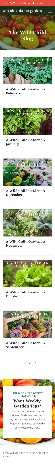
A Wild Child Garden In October (25, 294)
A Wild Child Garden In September (25, 345)
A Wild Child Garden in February (25, 91)
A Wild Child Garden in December (25, 193)
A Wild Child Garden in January (25, 142)
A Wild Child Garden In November (25, 243)
